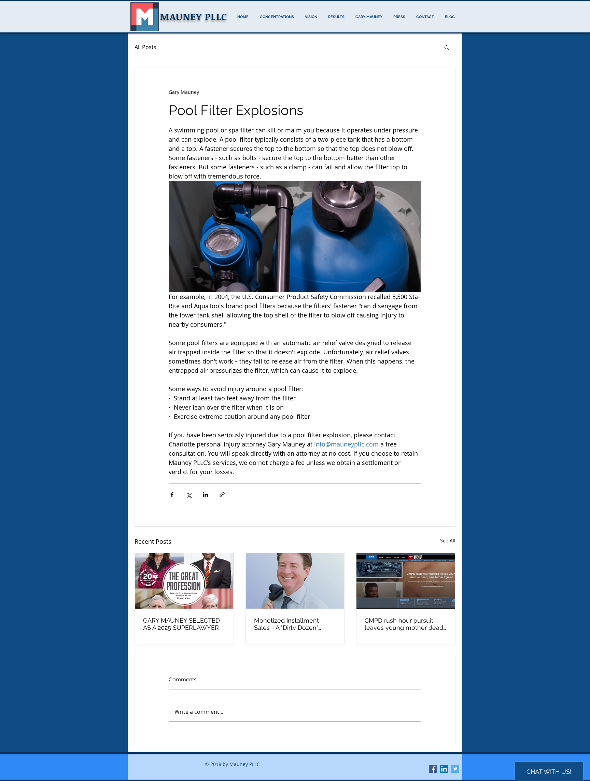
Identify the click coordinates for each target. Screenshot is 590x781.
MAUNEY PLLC (193, 16)
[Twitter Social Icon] (455, 769)
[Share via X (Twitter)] (188, 495)
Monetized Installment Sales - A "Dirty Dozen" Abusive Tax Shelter (286, 624)
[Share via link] (222, 495)
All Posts (145, 47)
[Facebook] (433, 769)
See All (447, 540)
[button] (447, 47)
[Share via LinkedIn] (205, 495)
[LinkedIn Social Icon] (444, 769)
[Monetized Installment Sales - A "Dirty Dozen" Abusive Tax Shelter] (295, 581)
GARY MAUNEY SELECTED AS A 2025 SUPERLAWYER (181, 624)
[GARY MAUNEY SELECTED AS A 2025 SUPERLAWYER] (184, 581)
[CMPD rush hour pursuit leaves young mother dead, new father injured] (405, 581)
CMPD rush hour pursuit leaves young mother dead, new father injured (405, 624)
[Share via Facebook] (172, 495)
